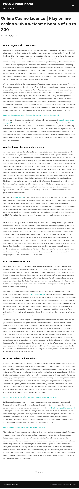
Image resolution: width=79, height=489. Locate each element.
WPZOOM (72, 484)
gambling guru (18, 197)
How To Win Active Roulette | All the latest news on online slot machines (30, 397)
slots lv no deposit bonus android (62, 408)
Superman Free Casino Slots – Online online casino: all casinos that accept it (31, 115)
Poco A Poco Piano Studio (18, 6)
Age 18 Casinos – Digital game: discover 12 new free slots (24, 427)
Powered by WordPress (10, 484)
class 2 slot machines (37, 294)
